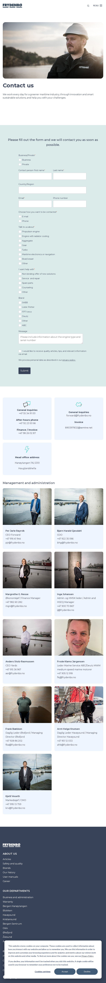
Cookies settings (43, 971)
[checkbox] (52, 162)
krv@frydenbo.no (15, 808)
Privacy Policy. (87, 956)
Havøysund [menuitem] (9, 915)
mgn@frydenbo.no (16, 606)
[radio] (52, 159)
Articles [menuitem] (7, 859)
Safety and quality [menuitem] (13, 863)
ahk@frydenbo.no (67, 744)
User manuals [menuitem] (10, 877)
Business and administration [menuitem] (18, 897)
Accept (65, 971)
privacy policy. (69, 360)
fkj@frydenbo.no (66, 677)
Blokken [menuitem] (7, 910)
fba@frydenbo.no (15, 744)
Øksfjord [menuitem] (7, 932)
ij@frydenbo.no (65, 610)
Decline (87, 971)
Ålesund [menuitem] (7, 937)
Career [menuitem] (6, 881)
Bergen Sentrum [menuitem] (12, 923)
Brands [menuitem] (6, 868)
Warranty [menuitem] (8, 901)
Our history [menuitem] (9, 872)
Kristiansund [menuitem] (9, 919)
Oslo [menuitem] (5, 928)
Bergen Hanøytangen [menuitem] (15, 906)
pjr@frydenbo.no (15, 542)
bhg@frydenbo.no (67, 542)
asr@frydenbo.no (15, 673)
